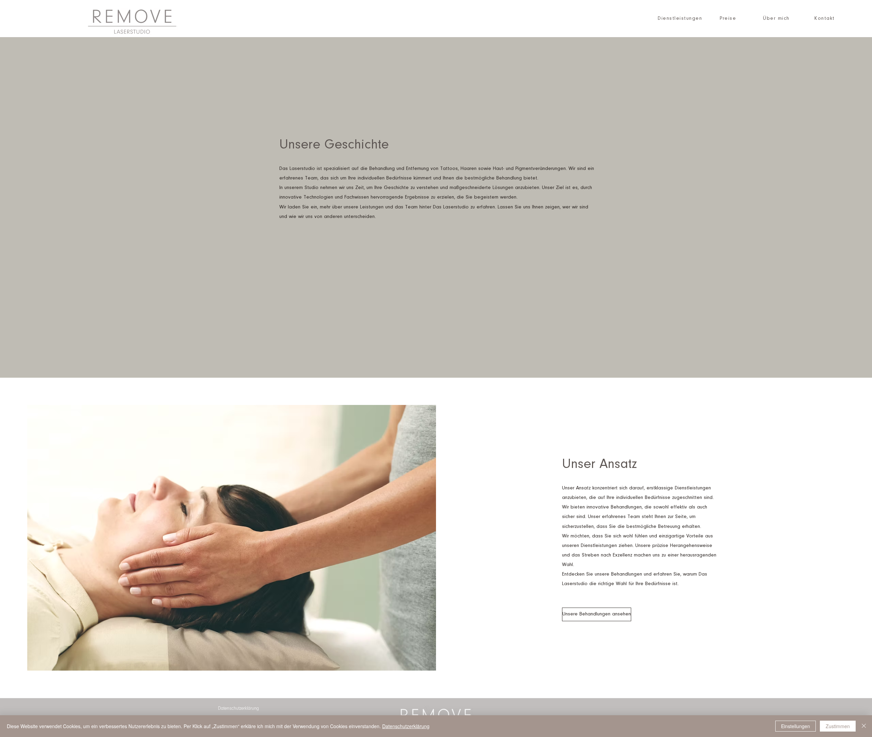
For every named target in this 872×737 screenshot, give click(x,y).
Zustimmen (838, 726)
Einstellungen (795, 726)
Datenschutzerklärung (406, 726)
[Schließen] (864, 726)
